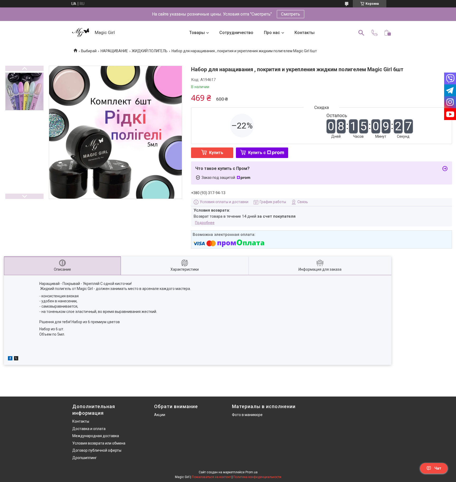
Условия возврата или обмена (98, 443)
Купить (216, 152)
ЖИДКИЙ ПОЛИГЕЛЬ (150, 51)
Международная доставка (95, 436)
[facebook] (10, 359)
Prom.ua (251, 472)
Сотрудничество (236, 32)
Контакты (304, 32)
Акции (159, 415)
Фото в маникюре (247, 415)
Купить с (257, 152)
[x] (16, 359)
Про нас (272, 32)
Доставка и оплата (89, 429)
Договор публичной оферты (96, 450)
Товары (197, 32)
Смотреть (290, 14)
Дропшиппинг (84, 458)
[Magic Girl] (81, 33)
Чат (437, 468)
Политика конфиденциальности (257, 477)
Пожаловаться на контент (211, 477)
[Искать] (361, 32)
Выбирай (89, 51)
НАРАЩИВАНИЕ (114, 51)
